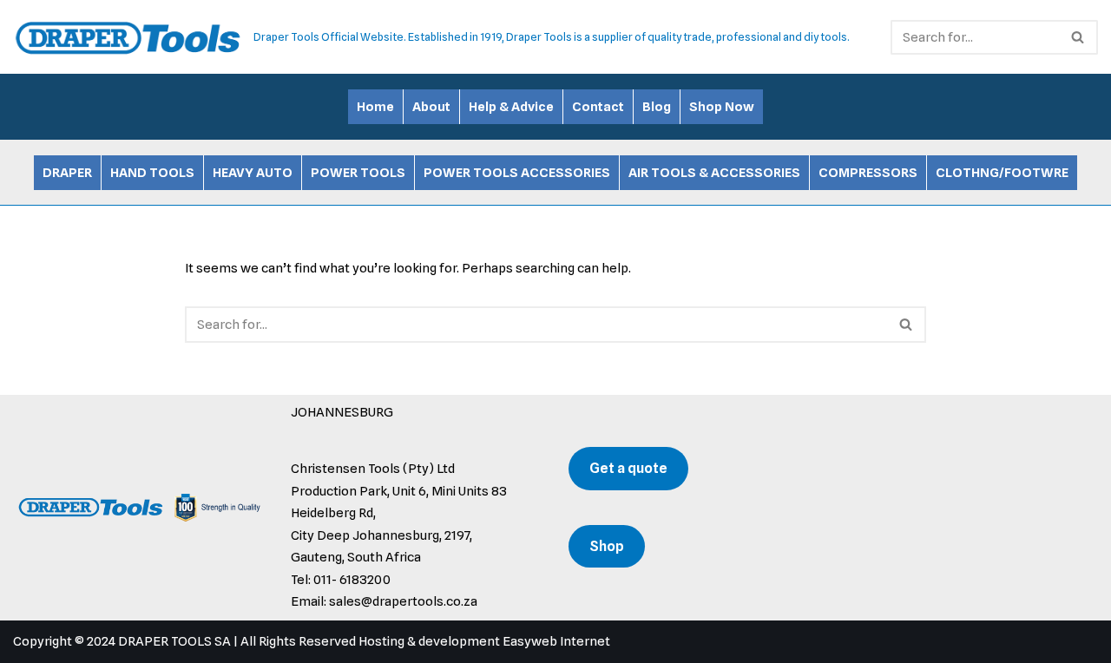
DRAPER (67, 173)
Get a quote (628, 468)
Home (375, 107)
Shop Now (721, 107)
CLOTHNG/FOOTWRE (1002, 173)
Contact (598, 107)
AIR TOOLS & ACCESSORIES (714, 173)
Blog (656, 107)
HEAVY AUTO (253, 173)
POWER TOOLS (358, 173)
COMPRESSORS (867, 173)
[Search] (1078, 37)
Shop (606, 546)
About (431, 107)
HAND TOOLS (152, 173)
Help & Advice (511, 107)
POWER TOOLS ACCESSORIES (517, 173)
